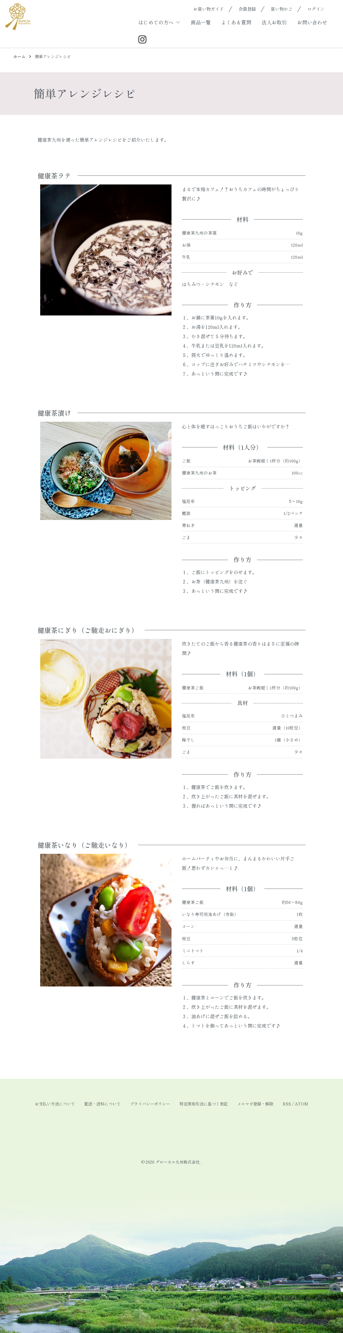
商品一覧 (201, 22)
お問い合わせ (312, 22)
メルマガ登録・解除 (255, 1103)
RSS (287, 1103)
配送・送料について (102, 1103)
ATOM (301, 1103)
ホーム (19, 56)
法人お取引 (274, 22)
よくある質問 (236, 22)
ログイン (316, 9)
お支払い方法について (55, 1103)
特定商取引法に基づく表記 (204, 1103)
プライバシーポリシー (150, 1103)
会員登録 (247, 9)
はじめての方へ (156, 22)
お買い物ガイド (208, 9)
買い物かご (281, 9)
